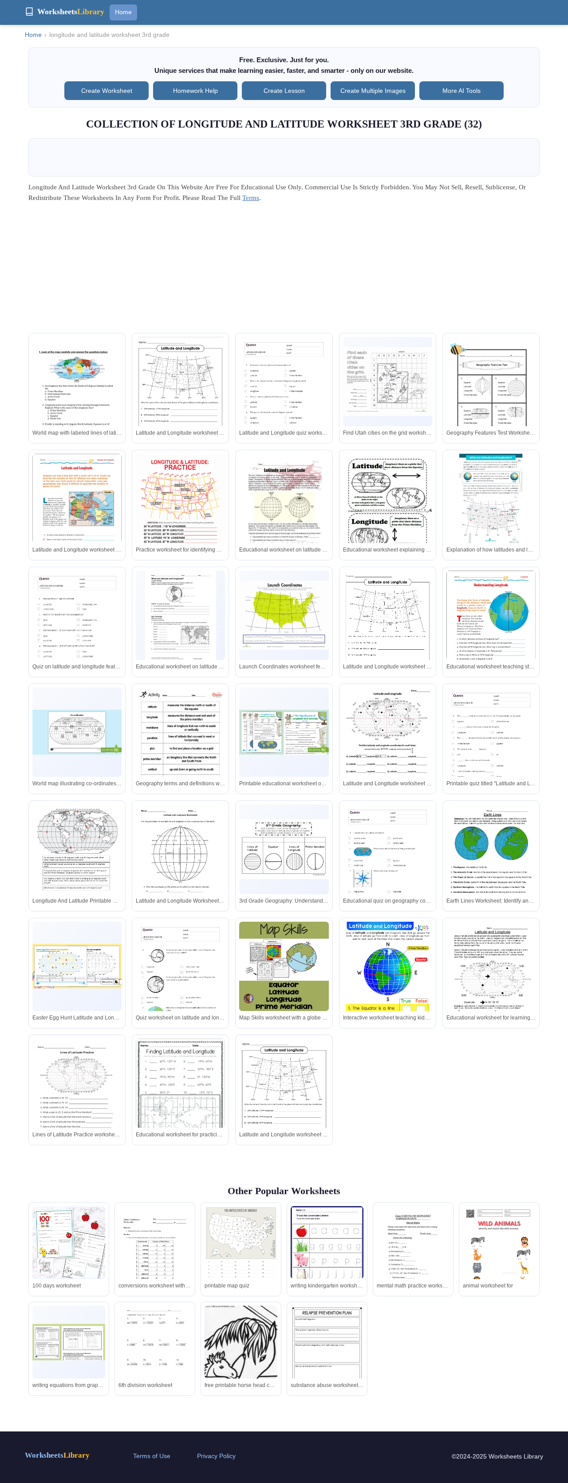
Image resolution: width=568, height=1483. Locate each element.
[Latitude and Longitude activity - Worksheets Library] (387, 628)
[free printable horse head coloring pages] (241, 1353)
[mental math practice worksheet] (413, 1254)
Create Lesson (284, 90)
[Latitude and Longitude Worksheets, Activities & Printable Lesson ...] (77, 509)
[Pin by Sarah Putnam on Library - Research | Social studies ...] (180, 395)
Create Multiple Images (373, 90)
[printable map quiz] (241, 1253)
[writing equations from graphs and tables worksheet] (68, 1342)
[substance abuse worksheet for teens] (327, 1357)
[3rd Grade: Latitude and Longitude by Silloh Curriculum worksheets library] (283, 966)
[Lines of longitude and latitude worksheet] (77, 394)
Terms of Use (151, 1455)
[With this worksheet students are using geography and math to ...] (283, 1096)
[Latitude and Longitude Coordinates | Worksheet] (283, 615)
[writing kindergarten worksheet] (327, 1253)
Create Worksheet (106, 90)
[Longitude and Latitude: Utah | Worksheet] (387, 381)
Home (123, 12)
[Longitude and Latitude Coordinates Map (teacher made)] (77, 732)
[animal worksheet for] (499, 1257)
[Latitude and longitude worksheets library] (387, 745)
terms (250, 197)
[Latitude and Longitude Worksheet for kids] (387, 985)
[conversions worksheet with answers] (154, 1253)
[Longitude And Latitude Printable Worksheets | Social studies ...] (77, 862)
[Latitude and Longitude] (180, 745)
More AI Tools (461, 90)
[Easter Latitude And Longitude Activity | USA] (77, 966)
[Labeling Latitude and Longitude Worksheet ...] (491, 862)
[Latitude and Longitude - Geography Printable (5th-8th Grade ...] (283, 511)
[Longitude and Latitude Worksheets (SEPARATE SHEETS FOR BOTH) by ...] (77, 1097)
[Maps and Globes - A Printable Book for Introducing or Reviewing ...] (387, 512)
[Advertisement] (284, 270)
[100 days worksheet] (68, 1242)
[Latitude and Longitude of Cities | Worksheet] (180, 511)
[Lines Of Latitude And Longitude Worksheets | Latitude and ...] (180, 862)
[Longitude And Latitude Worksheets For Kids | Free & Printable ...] (491, 498)
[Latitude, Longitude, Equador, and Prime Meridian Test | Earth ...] (491, 395)
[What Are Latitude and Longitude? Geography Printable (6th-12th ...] (180, 617)
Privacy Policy (216, 1455)
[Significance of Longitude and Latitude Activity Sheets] (283, 732)
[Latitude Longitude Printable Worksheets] (180, 1097)
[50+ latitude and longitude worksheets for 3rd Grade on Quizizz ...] (77, 634)
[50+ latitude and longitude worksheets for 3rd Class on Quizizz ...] (283, 400)
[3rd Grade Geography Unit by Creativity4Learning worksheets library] (283, 849)
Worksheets (57, 1455)
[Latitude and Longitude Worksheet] (491, 980)
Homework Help (195, 90)
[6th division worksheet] (154, 1353)
